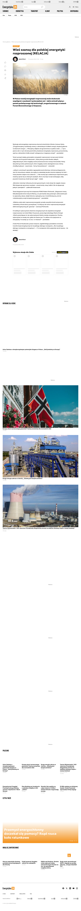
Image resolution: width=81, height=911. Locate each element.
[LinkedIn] (70, 888)
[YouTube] (73, 888)
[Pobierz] (5, 74)
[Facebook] (63, 888)
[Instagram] (76, 888)
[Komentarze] (5, 66)
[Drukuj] (5, 70)
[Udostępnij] (5, 78)
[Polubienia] (5, 62)
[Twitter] (66, 888)
